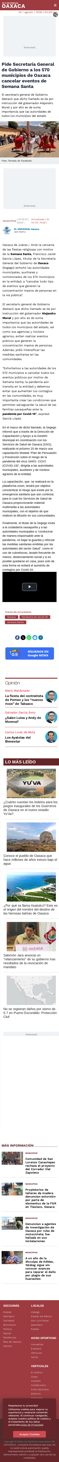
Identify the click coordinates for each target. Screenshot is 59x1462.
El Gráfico (37, 1372)
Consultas (36, 1398)
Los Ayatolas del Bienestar (18, 739)
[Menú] (55, 5)
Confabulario (38, 1385)
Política (7, 1329)
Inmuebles (37, 1344)
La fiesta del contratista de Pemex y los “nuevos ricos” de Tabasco (24, 700)
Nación (7, 1333)
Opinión (12, 683)
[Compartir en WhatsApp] (29, 637)
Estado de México (41, 1316)
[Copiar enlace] (40, 637)
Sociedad (8, 1320)
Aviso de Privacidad (32, 1424)
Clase (34, 1376)
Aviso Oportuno (40, 1389)
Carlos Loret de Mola (20, 732)
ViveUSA (36, 1381)
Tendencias (9, 1337)
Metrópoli (8, 1316)
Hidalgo (35, 1312)
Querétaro (37, 1324)
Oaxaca (11, 617)
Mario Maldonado (17, 690)
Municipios (9, 221)
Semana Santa (15, 622)
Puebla (35, 1329)
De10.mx (36, 1393)
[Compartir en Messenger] (34, 637)
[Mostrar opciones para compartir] (55, 14)
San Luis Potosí (40, 1320)
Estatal (7, 1312)
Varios (34, 1357)
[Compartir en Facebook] (17, 637)
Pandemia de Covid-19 (35, 617)
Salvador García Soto (20, 712)
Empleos (36, 1348)
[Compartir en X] (23, 637)
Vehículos (36, 1353)
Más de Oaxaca (12, 1341)
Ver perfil (20, 232)
